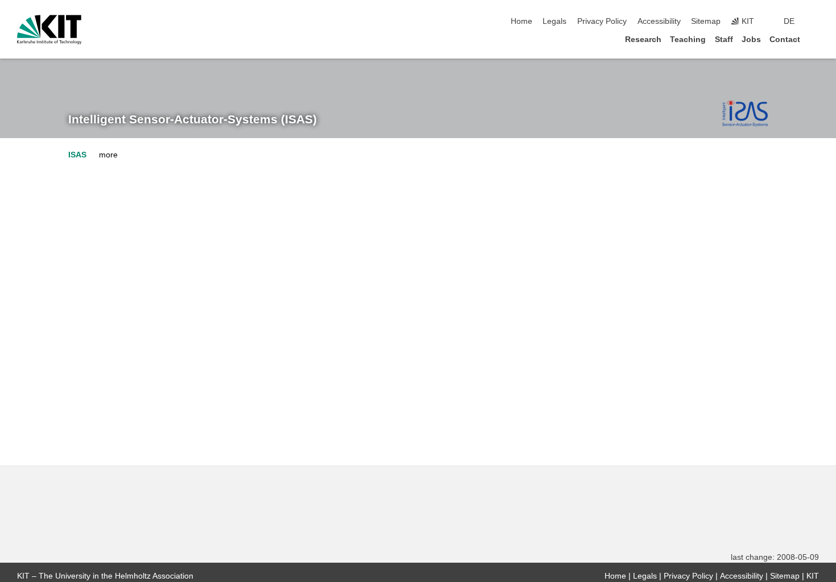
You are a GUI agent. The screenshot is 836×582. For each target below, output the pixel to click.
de (789, 21)
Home (521, 21)
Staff (724, 39)
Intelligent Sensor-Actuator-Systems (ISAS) (192, 119)
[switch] (815, 21)
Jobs (751, 39)
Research (643, 39)
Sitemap (706, 21)
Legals (554, 21)
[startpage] (815, 39)
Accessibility (659, 21)
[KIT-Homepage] (49, 29)
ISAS (77, 155)
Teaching (688, 39)
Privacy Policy (602, 21)
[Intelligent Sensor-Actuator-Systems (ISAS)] (745, 114)
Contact (784, 39)
